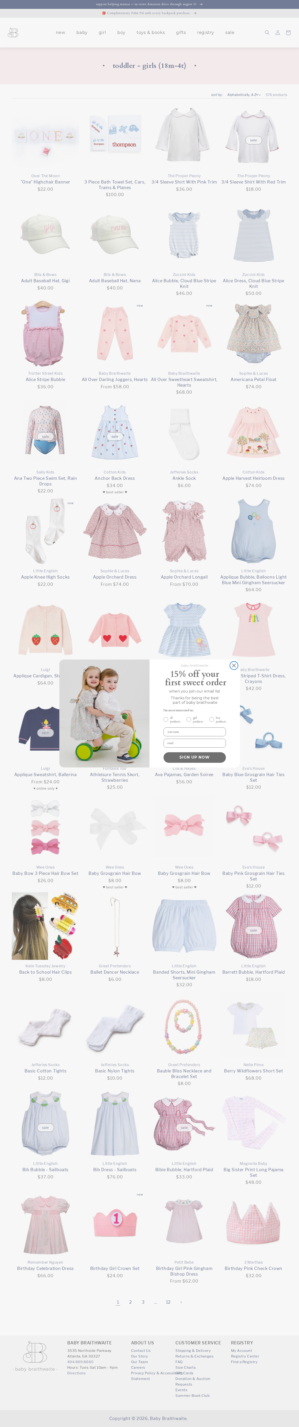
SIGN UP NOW (194, 757)
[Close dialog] (234, 665)
